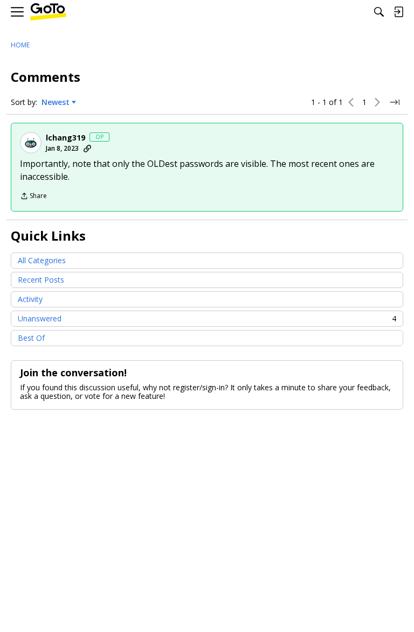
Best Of (31, 338)
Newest (56, 102)
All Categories (42, 260)
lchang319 (65, 138)
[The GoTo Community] (48, 12)
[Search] (379, 12)
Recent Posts (41, 280)
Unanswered (207, 318)
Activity (30, 299)
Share (33, 196)
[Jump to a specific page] (394, 102)
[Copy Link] (87, 148)
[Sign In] (398, 12)
